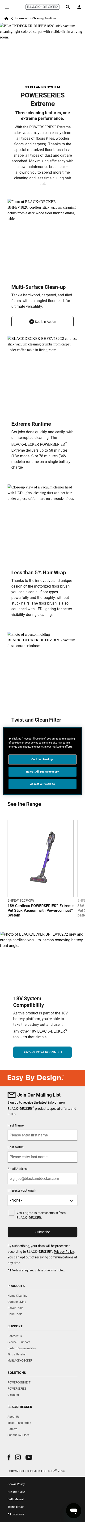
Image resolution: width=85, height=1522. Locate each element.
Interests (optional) (22, 1190)
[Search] (68, 7)
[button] (42, 321)
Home (6, 18)
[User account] (79, 7)
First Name (16, 1125)
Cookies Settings (42, 759)
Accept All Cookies (42, 784)
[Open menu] (7, 7)
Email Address (18, 1169)
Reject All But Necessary (42, 771)
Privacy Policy (64, 1251)
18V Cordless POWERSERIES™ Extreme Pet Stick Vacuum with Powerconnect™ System (41, 910)
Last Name (16, 1147)
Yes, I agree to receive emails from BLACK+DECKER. (41, 1215)
